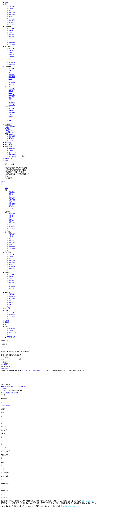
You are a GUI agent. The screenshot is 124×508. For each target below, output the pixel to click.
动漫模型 (12, 132)
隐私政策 (24, 386)
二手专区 (12, 150)
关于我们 (4, 386)
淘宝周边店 (12, 154)
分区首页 (12, 6)
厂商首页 (12, 136)
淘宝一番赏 (12, 156)
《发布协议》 (48, 370)
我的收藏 (12, 22)
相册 (10, 10)
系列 (10, 146)
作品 (10, 144)
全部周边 (12, 126)
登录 (6, 160)
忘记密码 (4, 364)
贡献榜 (7, 128)
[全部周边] (24, 156)
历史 (6, 144)
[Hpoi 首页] (7, 2)
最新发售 (12, 12)
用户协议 (17, 386)
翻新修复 (12, 117)
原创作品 (12, 110)
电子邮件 (4, 393)
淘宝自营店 (12, 152)
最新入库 (12, 14)
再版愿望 (12, 20)
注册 (2, 362)
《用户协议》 (26, 370)
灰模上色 (12, 112)
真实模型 (12, 134)
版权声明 (10, 386)
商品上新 (12, 148)
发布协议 (4, 388)
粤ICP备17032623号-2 (68, 506)
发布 (10, 120)
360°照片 (8, 132)
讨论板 (7, 130)
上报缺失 (12, 24)
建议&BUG (15, 393)
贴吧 (8, 393)
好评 (10, 16)
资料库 (11, 8)
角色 (10, 142)
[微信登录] (5, 368)
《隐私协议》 (37, 370)
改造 (10, 115)
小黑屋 (7, 142)
